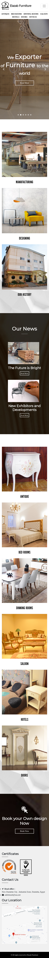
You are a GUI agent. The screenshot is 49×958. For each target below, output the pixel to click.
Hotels (15, 17)
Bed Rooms (16, 14)
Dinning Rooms (31, 14)
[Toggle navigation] (44, 6)
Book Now (24, 831)
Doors (24, 17)
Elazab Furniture (20, 6)
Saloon (44, 14)
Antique (5, 14)
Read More (24, 83)
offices (33, 17)
